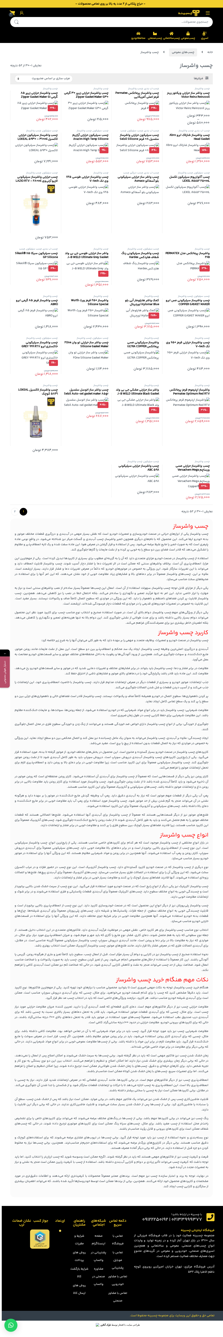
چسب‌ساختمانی (171, 38)
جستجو (16, 22)
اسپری (204, 38)
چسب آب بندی (151, 88)
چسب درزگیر (136, 173)
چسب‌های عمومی (183, 52)
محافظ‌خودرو (138, 38)
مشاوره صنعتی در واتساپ (98, 1277)
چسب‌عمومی (188, 38)
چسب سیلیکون (135, 131)
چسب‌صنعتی (155, 38)
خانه (210, 52)
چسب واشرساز (202, 88)
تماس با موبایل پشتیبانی (118, 1260)
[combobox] (117, 22)
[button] (10, 1325)
